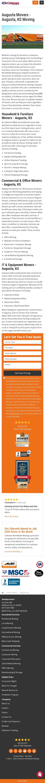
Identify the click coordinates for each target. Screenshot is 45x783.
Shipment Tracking (10, 730)
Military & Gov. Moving (11, 636)
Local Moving (7, 623)
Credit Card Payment (11, 721)
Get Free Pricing (22, 373)
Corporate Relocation (11, 659)
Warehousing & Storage (12, 672)
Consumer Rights (9, 681)
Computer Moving (9, 654)
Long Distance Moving (11, 627)
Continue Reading (12, 551)
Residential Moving (10, 619)
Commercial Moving (10, 650)
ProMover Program (10, 694)
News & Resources (10, 690)
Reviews (5, 726)
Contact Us (6, 717)
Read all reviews (11, 516)
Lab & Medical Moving (11, 663)
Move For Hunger (9, 685)
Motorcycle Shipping (11, 641)
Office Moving (8, 668)
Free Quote (22, 781)
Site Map (28, 756)
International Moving (11, 632)
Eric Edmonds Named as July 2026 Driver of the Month (21, 530)
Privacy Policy (15, 414)
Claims (5, 712)
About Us (6, 703)
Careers (5, 708)
